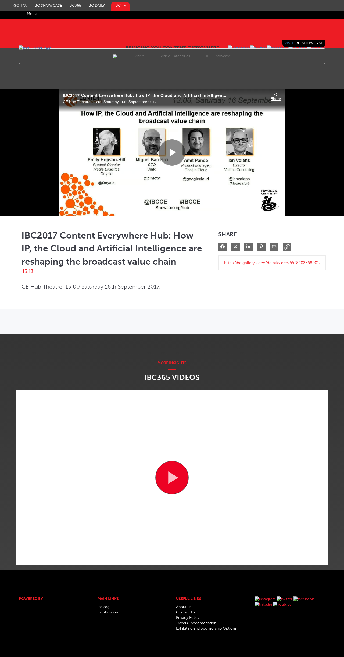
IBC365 (75, 5)
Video (139, 56)
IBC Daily (96, 5)
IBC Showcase (48, 5)
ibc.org (103, 607)
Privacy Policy (187, 617)
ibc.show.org (108, 612)
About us (183, 607)
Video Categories (175, 56)
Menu (32, 13)
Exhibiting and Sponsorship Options (206, 628)
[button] (287, 247)
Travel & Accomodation (196, 623)
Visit (304, 43)
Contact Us (185, 612)
